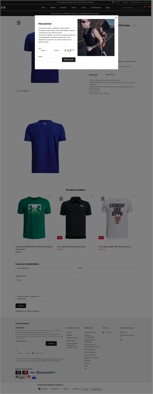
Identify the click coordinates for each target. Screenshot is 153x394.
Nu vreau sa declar (71, 50)
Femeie (56, 50)
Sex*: (40, 48)
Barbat (43, 50)
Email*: (41, 56)
